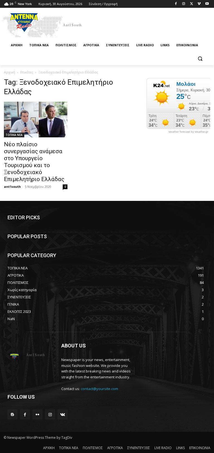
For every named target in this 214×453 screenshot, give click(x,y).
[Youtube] (207, 4)
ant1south (12, 186)
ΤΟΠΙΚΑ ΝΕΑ (14, 135)
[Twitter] (191, 4)
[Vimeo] (199, 4)
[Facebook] (176, 4)
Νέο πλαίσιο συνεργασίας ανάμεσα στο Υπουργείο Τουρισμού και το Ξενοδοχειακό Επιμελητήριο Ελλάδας (34, 161)
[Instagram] (184, 4)
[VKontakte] (62, 414)
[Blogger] (12, 414)
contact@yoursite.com (99, 388)
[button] (199, 58)
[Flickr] (37, 414)
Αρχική (9, 72)
